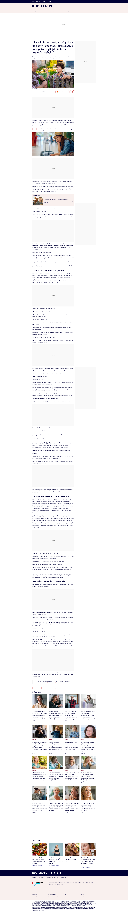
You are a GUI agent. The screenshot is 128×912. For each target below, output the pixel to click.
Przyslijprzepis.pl (68, 897)
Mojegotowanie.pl (52, 894)
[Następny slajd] (95, 849)
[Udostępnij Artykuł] (72, 91)
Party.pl (66, 892)
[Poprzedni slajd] (33, 849)
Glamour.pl (34, 894)
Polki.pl (66, 894)
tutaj (43, 910)
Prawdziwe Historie (46, 688)
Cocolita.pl (34, 897)
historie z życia (36, 688)
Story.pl (82, 897)
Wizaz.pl (82, 894)
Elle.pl (33, 892)
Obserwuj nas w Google (63, 92)
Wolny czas (55, 688)
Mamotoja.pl (50, 892)
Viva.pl (81, 892)
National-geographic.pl (53, 897)
